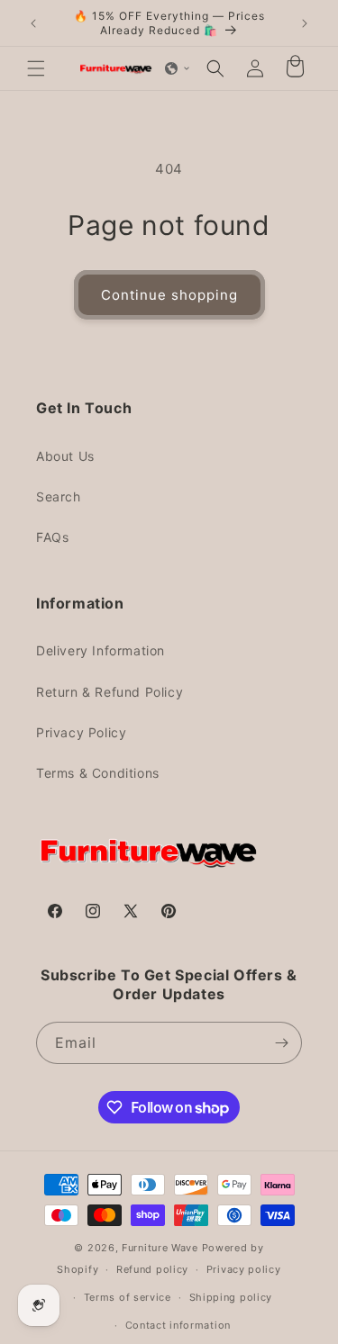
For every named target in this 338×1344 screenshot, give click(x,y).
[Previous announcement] (33, 23)
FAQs (52, 537)
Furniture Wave (160, 1247)
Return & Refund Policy (109, 691)
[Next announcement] (304, 23)
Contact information (178, 1325)
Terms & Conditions (98, 772)
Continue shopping (169, 294)
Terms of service (127, 1297)
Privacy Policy (81, 732)
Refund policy (152, 1269)
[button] (36, 68)
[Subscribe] (281, 1043)
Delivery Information (100, 650)
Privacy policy (243, 1269)
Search (58, 496)
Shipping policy (231, 1297)
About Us (65, 456)
